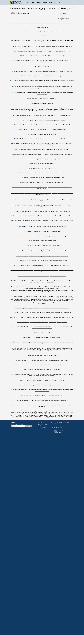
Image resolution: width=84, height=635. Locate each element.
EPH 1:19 (13, 92)
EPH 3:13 (20, 236)
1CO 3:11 (22, 380)
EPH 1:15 (14, 71)
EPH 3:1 (23, 159)
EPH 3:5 (13, 187)
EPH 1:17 (12, 80)
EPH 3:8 (15, 211)
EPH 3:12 (25, 231)
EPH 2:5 (15, 115)
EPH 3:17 (18, 256)
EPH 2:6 (21, 120)
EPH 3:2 (21, 173)
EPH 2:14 (16, 139)
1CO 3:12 (20, 385)
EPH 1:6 (22, 55)
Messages (38, 2)
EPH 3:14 (30, 168)
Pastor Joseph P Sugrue (42, 424)
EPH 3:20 (13, 270)
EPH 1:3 (12, 40)
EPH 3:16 (13, 250)
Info (55, 2)
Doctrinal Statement (42, 427)
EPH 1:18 (14, 86)
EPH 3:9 (12, 216)
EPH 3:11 (20, 226)
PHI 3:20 (19, 322)
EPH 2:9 (30, 134)
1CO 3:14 (23, 395)
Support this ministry (42, 428)
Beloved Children (47, 2)
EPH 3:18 (19, 260)
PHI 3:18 (14, 312)
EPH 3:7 (13, 205)
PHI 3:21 (13, 326)
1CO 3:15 (18, 400)
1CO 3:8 (16, 365)
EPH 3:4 (19, 182)
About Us (27, 2)
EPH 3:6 (12, 193)
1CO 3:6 (28, 355)
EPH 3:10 (13, 220)
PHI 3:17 (17, 308)
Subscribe (28, 426)
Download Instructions (65, 18)
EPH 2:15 (13, 143)
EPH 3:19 (16, 265)
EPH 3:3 (21, 177)
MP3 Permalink (63, 19)
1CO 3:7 (17, 360)
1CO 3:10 (13, 374)
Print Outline (63, 17)
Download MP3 (62, 13)
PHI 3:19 (12, 317)
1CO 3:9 (26, 369)
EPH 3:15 (27, 245)
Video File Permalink (64, 21)
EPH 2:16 (17, 149)
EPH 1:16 (23, 76)
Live (33, 2)
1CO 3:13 (13, 389)
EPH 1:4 (14, 46)
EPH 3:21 (20, 276)
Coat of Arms (40, 425)
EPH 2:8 (19, 129)
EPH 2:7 (13, 124)
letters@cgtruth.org (58, 427)
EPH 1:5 (15, 51)
